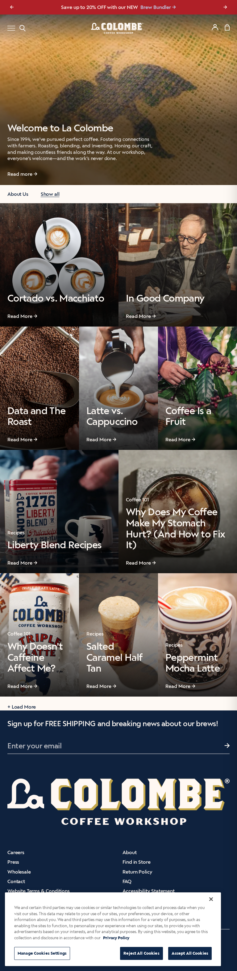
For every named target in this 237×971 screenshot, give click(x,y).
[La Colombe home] (118, 28)
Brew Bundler (155, 7)
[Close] (211, 899)
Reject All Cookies (141, 953)
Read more (19, 174)
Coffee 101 (137, 500)
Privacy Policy (116, 938)
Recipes (16, 533)
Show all (50, 194)
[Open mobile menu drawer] (11, 28)
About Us (17, 194)
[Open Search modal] (22, 28)
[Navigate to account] (215, 27)
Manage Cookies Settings (42, 953)
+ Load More (21, 707)
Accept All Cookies (190, 953)
